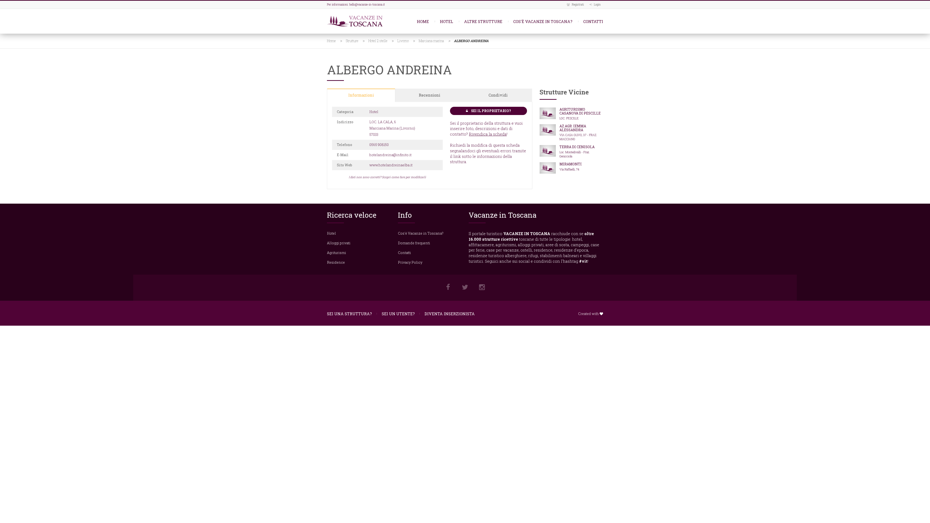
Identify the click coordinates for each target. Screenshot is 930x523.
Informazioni (361, 95)
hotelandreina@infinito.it (390, 155)
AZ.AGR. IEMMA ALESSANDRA (572, 128)
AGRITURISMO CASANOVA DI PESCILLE (580, 111)
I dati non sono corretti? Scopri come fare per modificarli (387, 177)
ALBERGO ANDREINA (471, 40)
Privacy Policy (410, 262)
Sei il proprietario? (490, 110)
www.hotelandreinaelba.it (390, 165)
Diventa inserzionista (450, 313)
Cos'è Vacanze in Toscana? (542, 21)
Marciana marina (431, 40)
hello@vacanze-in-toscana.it (367, 4)
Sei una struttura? (349, 313)
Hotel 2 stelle (378, 40)
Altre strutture (483, 21)
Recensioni (429, 95)
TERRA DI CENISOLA (577, 147)
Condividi (498, 95)
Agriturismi (336, 252)
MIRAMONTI (570, 164)
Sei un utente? (398, 313)
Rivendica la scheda (488, 134)
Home (423, 21)
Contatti (593, 21)
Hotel (446, 21)
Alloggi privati (338, 243)
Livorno (403, 40)
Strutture (352, 40)
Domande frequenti (414, 243)
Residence (336, 262)
